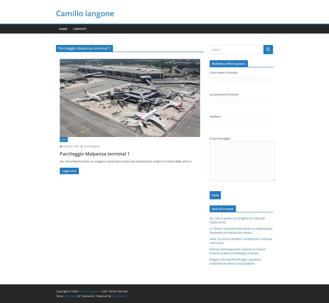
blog (63, 139)
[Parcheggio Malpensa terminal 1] (130, 98)
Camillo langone (85, 13)
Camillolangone (91, 146)
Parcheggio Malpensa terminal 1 (95, 154)
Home (63, 29)
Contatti (79, 29)
